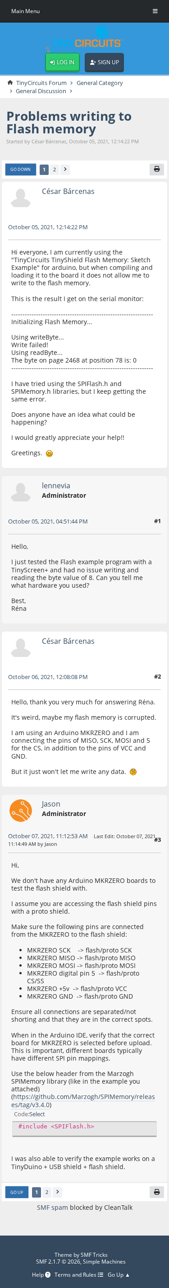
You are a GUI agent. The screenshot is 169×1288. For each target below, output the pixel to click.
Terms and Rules (76, 1275)
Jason (51, 803)
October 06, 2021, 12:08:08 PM (48, 677)
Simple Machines (104, 1261)
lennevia (56, 485)
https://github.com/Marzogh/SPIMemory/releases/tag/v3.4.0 (83, 1100)
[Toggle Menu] (155, 11)
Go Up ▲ (119, 1275)
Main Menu (25, 11)
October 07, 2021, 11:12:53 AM (48, 836)
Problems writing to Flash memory (69, 122)
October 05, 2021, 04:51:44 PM (48, 521)
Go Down (20, 169)
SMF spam (52, 1207)
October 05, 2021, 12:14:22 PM (48, 227)
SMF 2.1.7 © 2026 (58, 1261)
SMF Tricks (94, 1255)
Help (38, 1275)
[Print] (157, 169)
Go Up (16, 1192)
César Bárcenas (68, 191)
